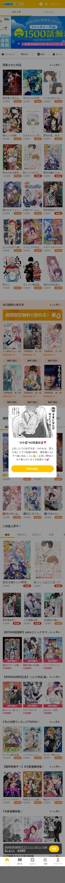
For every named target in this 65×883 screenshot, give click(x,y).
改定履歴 (21, 850)
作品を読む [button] (32, 468)
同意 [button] (54, 848)
